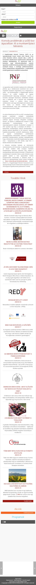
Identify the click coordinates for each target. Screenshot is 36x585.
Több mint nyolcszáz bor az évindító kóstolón (18, 453)
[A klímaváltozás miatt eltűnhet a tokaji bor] (18, 404)
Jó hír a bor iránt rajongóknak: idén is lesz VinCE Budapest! (18, 269)
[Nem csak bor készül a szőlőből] (18, 311)
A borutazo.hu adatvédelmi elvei (18, 581)
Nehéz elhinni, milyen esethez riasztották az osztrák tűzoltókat (18, 244)
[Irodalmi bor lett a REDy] (18, 286)
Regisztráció (18, 27)
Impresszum (9, 580)
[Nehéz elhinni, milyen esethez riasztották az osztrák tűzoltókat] (18, 228)
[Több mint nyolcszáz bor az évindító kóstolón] (18, 437)
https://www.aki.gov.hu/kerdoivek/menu (16, 161)
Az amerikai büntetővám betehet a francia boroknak (18, 356)
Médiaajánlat (17, 580)
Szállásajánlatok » (29, 513)
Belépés (18, 5)
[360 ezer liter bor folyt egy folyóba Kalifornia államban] (18, 470)
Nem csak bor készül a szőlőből (18, 326)
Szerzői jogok (26, 580)
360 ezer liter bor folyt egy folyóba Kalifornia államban (18, 486)
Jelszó (3, 14)
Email (3, 9)
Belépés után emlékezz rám (8, 19)
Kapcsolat (18, 578)
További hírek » (28, 501)
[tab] (18, 5)
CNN (18, 494)
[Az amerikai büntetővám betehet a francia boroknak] (18, 340)
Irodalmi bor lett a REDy (18, 301)
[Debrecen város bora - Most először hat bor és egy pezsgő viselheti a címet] (18, 373)
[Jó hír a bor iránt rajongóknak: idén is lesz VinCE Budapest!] (18, 253)
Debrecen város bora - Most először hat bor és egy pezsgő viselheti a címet (18, 390)
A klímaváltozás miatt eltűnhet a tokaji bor (18, 420)
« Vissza (6, 172)
